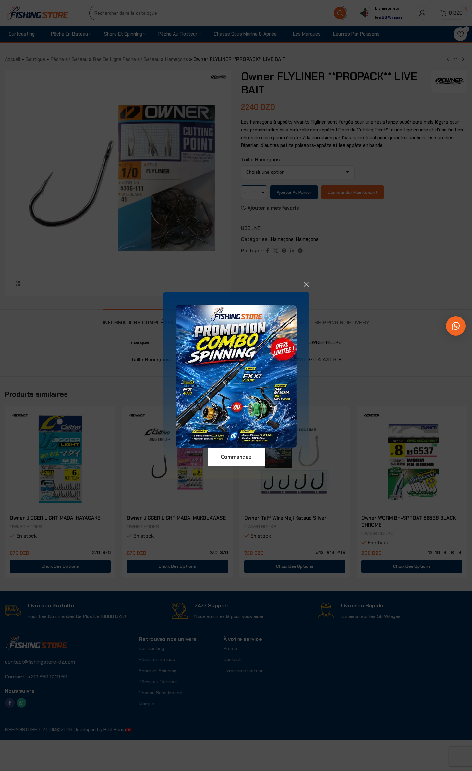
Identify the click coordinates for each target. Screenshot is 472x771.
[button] (456, 326)
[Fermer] (306, 284)
